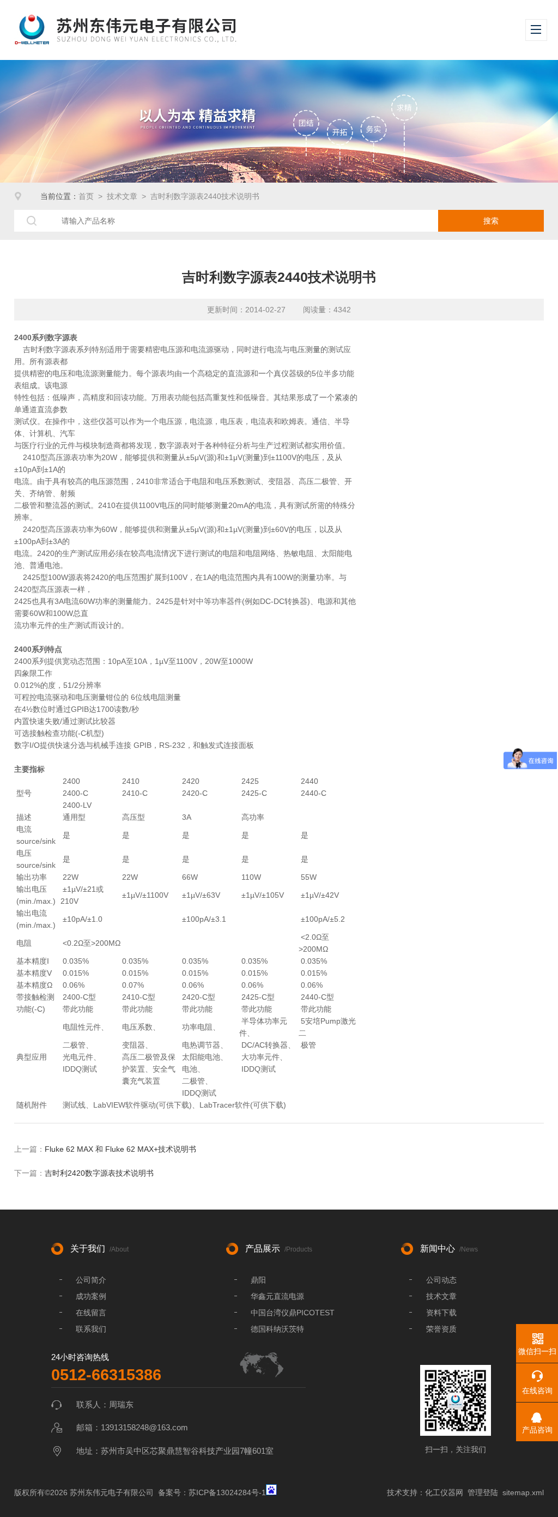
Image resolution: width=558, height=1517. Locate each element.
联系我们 (91, 1329)
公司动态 (441, 1280)
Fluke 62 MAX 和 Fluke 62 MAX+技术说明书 (120, 1149)
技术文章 (122, 196)
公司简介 (91, 1280)
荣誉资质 (441, 1329)
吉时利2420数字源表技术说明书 (99, 1173)
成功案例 (91, 1296)
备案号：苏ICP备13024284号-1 (212, 1492)
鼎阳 (258, 1280)
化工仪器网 (444, 1492)
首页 (86, 196)
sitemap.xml (523, 1492)
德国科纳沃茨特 (277, 1329)
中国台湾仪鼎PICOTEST (293, 1312)
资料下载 (441, 1312)
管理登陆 (483, 1492)
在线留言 (91, 1312)
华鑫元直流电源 (277, 1296)
